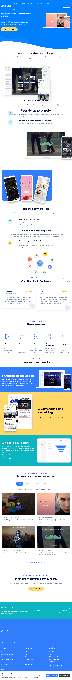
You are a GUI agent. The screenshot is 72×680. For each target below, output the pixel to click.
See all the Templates (36, 562)
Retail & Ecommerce (54, 652)
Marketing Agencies (54, 659)
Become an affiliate (29, 659)
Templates (22, 3)
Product (15, 3)
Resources (39, 3)
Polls (53, 483)
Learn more (35, 677)
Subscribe (64, 610)
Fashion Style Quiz (45, 550)
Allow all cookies (52, 675)
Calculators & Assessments (7, 659)
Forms (45, 483)
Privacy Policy (28, 664)
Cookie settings (64, 675)
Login (14, 9)
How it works (4, 664)
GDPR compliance (29, 667)
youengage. (12, 642)
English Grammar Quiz (11, 517)
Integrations (31, 3)
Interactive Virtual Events (7, 654)
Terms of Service (29, 662)
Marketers (51, 654)
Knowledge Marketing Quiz (13, 550)
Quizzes (19, 483)
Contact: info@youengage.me (8, 639)
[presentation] (64, 280)
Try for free (8, 458)
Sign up (66, 6)
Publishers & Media (53, 657)
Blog (26, 654)
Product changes (29, 657)
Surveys (27, 483)
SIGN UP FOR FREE (9, 29)
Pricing (47, 3)
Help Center (28, 652)
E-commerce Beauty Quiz (48, 517)
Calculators (37, 483)
